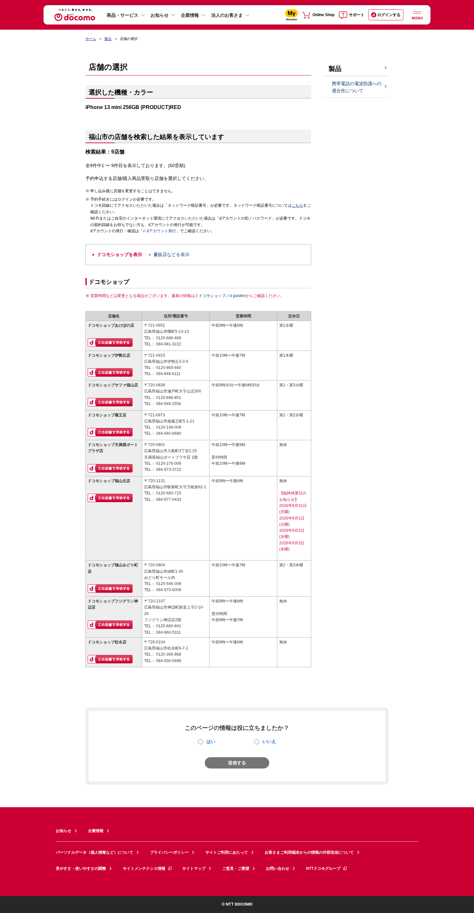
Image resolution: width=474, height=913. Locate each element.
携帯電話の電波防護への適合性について (356, 87)
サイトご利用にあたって (226, 852)
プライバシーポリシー (169, 852)
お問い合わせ (277, 868)
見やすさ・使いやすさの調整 (81, 868)
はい (210, 741)
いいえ (269, 741)
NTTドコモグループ (323, 868)
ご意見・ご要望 (235, 868)
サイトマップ (193, 868)
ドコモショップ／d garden (222, 295)
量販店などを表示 (171, 254)
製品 (108, 39)
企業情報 (190, 15)
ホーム (90, 39)
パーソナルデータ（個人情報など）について (94, 852)
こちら (297, 205)
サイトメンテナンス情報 (144, 868)
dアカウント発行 (161, 231)
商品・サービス (122, 15)
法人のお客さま (227, 15)
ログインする (388, 15)
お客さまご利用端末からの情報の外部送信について (309, 852)
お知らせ (160, 15)
